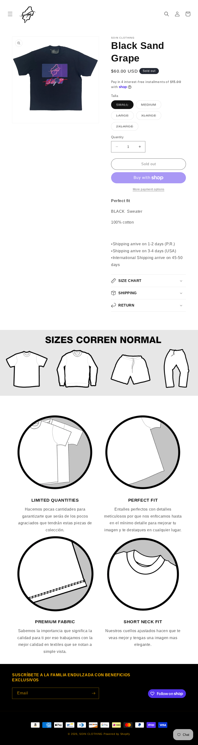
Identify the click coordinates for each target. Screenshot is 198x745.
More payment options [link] (148, 189)
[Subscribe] (93, 693)
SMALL (125, 106)
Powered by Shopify (117, 733)
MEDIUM (151, 106)
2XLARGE (127, 127)
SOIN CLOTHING (91, 733)
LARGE (125, 116)
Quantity (117, 137)
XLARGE (151, 116)
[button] (10, 14)
